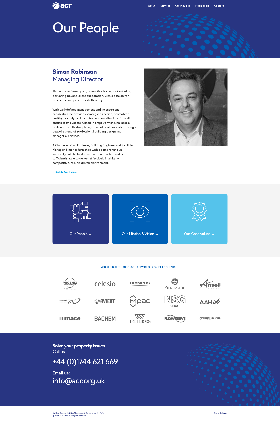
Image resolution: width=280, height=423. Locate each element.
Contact (219, 6)
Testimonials (202, 6)
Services (165, 6)
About (151, 6)
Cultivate (224, 413)
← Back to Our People (64, 172)
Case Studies (182, 6)
